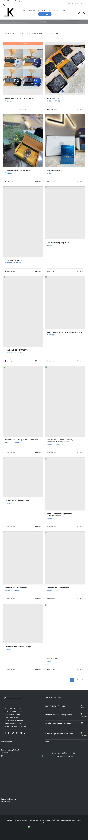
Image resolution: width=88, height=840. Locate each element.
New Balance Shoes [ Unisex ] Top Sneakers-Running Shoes (62, 441)
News (8, 801)
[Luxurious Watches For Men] (23, 140)
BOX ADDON (52, 659)
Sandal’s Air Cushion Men (58, 588)
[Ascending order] (27, 33)
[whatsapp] (15, 1)
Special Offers (5, 752)
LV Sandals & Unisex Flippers (17, 500)
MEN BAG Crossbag (13, 260)
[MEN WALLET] (65, 68)
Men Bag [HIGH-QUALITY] (16, 350)
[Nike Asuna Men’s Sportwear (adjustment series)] (65, 484)
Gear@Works (44, 823)
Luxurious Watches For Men (17, 170)
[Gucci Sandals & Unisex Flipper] (23, 623)
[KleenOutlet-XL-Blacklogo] (8, 9)
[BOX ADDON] (65, 630)
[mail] (19, 1)
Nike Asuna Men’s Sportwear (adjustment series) (59, 515)
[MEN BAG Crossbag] (23, 221)
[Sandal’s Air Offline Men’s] (23, 558)
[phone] (4, 5)
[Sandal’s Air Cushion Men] (65, 558)
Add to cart (9, 181)
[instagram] (8, 1)
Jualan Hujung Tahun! (10, 750)
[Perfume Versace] (65, 140)
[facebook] (4, 1)
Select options (52, 109)
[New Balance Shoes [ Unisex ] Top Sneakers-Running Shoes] (65, 401)
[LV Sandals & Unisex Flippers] (23, 477)
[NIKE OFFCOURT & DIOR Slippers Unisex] (65, 302)
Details (24, 109)
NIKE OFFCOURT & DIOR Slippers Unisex (65, 332)
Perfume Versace (54, 170)
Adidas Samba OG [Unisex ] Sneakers (21, 440)
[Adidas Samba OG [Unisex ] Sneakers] (23, 401)
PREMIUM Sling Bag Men (58, 243)
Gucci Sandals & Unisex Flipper (18, 647)
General (3, 801)
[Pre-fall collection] (22, 776)
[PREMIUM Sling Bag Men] (65, 212)
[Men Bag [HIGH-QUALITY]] (23, 311)
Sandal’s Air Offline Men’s (16, 588)
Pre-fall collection (8, 799)
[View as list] (57, 33)
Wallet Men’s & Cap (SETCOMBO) (19, 98)
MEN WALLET (53, 98)
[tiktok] (12, 1)
